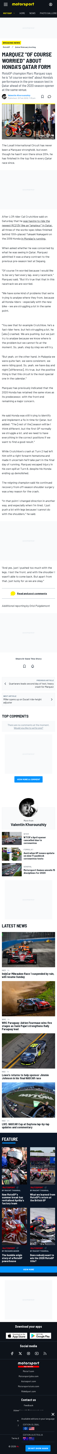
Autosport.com (28, 1381)
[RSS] (45, 1353)
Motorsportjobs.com (28, 1376)
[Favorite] (42, 96)
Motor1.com (28, 1371)
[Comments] (50, 96)
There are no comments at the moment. (28, 726)
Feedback (28, 1405)
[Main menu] (5, 4)
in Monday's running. (33, 238)
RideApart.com (28, 1391)
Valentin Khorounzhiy (19, 95)
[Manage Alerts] (32, 666)
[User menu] (51, 4)
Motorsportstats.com (28, 1386)
